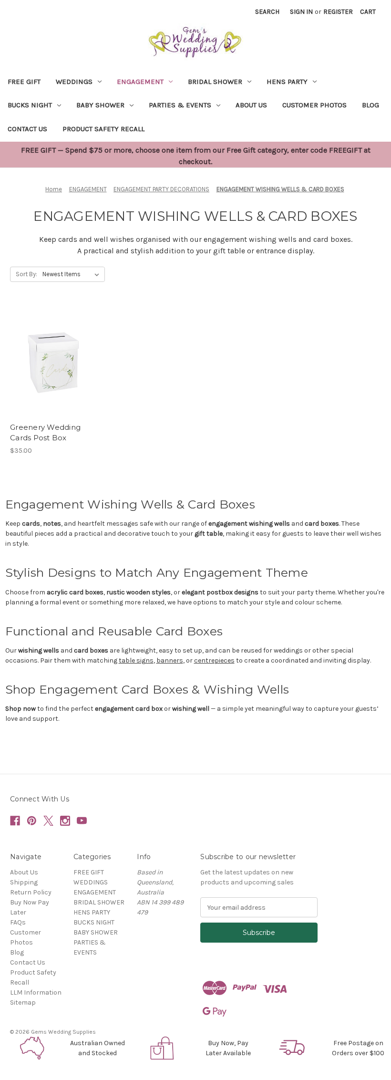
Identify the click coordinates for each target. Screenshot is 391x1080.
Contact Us (27, 129)
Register (338, 12)
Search (267, 12)
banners (169, 660)
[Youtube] (82, 821)
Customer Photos (314, 105)
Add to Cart (53, 369)
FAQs (18, 922)
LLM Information (36, 992)
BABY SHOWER (100, 105)
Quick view (52, 352)
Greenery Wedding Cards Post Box (45, 433)
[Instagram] (65, 821)
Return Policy (30, 892)
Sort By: (26, 274)
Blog (370, 105)
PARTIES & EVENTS (180, 105)
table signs (136, 660)
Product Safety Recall (103, 129)
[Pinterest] (32, 821)
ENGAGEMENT (140, 81)
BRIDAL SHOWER (215, 81)
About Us (251, 105)
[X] (48, 821)
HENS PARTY (287, 81)
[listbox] (72, 274)
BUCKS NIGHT (30, 105)
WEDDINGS (74, 81)
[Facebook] (15, 821)
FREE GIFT (24, 81)
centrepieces (214, 660)
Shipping (24, 882)
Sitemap (23, 1002)
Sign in (301, 12)
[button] (33, 1048)
